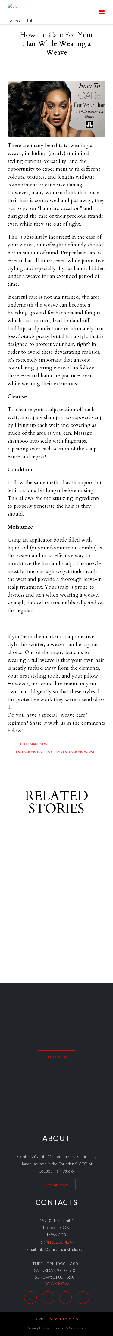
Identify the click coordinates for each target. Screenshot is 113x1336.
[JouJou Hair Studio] (20, 8)
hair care (45, 752)
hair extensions (69, 752)
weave (89, 752)
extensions (26, 752)
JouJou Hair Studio (63, 1319)
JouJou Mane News (32, 744)
